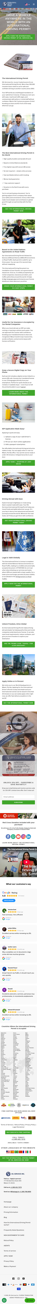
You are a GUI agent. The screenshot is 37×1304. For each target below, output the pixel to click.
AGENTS (7, 1246)
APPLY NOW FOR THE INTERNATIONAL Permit (18, 584)
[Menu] (34, 4)
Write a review (8, 900)
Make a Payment (10, 1266)
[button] (27, 4)
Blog (5, 1217)
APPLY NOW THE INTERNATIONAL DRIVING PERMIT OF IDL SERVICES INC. (18, 37)
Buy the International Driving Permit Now (18, 210)
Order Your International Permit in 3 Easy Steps (18, 287)
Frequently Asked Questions (14, 1230)
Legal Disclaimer (19, 1127)
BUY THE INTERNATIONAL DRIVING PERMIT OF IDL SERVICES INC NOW (18, 1159)
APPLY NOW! (8, 1256)
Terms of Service (7, 1125)
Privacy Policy (30, 1125)
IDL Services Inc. (14, 1295)
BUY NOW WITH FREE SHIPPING (18, 1132)
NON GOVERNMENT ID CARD (14, 1235)
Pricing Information (11, 1212)
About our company (11, 1207)
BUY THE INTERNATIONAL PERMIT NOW (18, 703)
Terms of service (10, 1251)
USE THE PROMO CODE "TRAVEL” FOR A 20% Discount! (18, 644)
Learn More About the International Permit (18, 393)
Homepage (7, 1202)
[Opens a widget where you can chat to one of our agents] (30, 1300)
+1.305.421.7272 (18, 1139)
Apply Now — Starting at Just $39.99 (18, 463)
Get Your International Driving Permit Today (18, 521)
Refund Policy (19, 1125)
